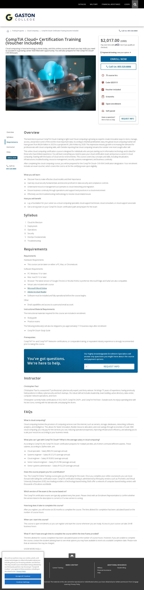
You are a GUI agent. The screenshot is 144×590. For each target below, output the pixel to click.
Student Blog (121, 568)
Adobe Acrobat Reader (37, 292)
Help (99, 573)
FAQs (9, 152)
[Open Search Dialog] (135, 4)
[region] (23, 570)
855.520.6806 (11, 169)
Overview (10, 132)
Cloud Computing (32, 31)
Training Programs (18, 31)
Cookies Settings (23, 582)
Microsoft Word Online (37, 288)
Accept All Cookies (23, 576)
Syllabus (10, 137)
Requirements (12, 142)
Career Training (58, 568)
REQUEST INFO (128, 118)
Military (99, 568)
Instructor (11, 147)
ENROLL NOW (118, 59)
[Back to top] (72, 564)
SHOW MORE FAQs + (32, 549)
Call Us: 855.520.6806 (128, 31)
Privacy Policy (75, 584)
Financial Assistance (104, 570)
